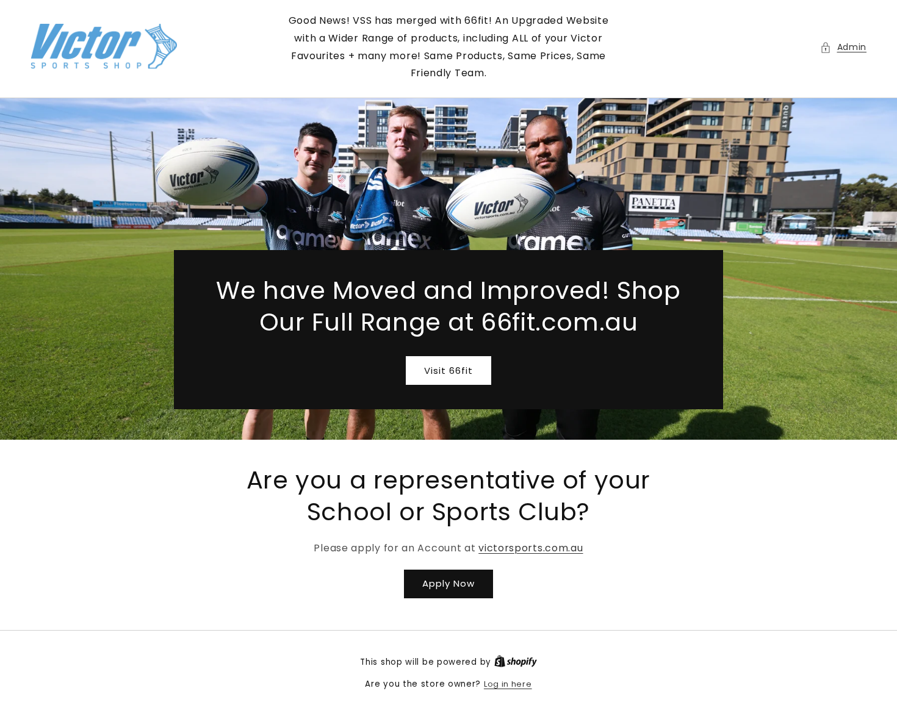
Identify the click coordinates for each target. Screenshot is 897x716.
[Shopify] (515, 662)
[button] (843, 47)
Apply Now (448, 583)
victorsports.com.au (530, 548)
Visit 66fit (448, 370)
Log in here (508, 684)
